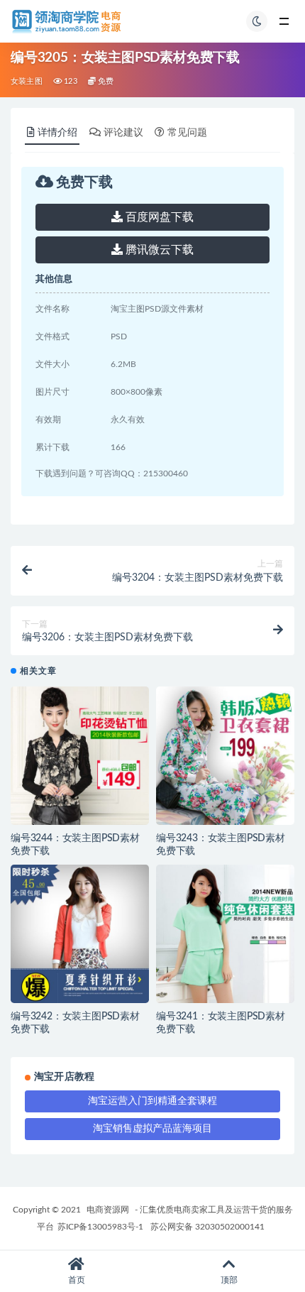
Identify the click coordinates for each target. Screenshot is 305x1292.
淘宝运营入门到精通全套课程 (152, 1101)
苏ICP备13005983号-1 (100, 1226)
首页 (76, 1280)
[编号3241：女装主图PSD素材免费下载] (225, 934)
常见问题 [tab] (187, 133)
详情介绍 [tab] (57, 133)
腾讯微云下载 (158, 250)
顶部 (229, 1280)
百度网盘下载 (158, 217)
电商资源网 (108, 1209)
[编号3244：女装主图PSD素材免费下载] (80, 755)
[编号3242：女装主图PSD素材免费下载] (80, 934)
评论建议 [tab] (123, 133)
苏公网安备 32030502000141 (207, 1226)
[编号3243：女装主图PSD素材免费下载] (225, 755)
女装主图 (27, 81)
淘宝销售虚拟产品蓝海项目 (152, 1129)
